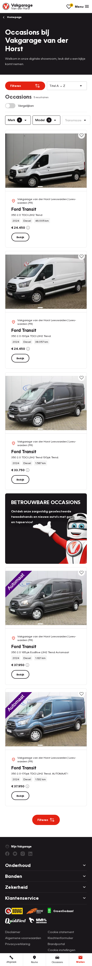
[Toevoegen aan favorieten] (81, 135)
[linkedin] (30, 854)
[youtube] (15, 854)
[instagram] (23, 854)
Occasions (57, 962)
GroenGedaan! (63, 911)
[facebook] (7, 854)
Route (34, 962)
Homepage (14, 17)
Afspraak (11, 961)
